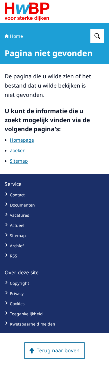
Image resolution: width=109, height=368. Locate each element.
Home (16, 36)
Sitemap (19, 161)
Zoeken (18, 150)
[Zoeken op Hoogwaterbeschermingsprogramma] (97, 36)
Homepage (22, 140)
